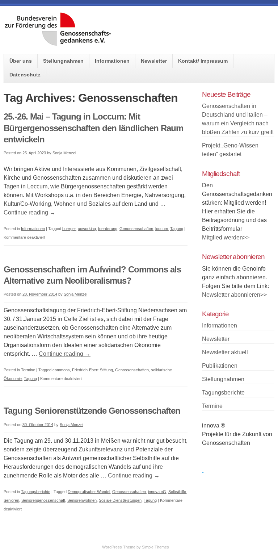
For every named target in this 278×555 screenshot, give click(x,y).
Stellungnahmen (63, 61)
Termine (28, 370)
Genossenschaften (136, 228)
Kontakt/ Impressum (203, 61)
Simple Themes (155, 547)
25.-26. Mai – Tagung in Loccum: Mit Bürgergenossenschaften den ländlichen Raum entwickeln (93, 128)
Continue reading (29, 212)
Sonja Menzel (64, 153)
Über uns (20, 61)
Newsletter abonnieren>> (234, 295)
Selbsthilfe (177, 491)
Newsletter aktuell (225, 352)
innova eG (157, 491)
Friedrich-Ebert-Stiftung (92, 370)
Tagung (176, 228)
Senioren (11, 500)
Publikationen (219, 366)
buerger (69, 228)
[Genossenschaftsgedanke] (58, 43)
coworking (87, 228)
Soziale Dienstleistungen (120, 500)
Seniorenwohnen (82, 500)
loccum (161, 228)
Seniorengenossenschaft (43, 500)
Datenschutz (25, 75)
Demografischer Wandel (89, 491)
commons (61, 370)
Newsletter (154, 61)
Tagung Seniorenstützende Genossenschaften (92, 411)
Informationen (112, 61)
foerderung (107, 228)
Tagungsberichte (35, 491)
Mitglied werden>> (225, 237)
